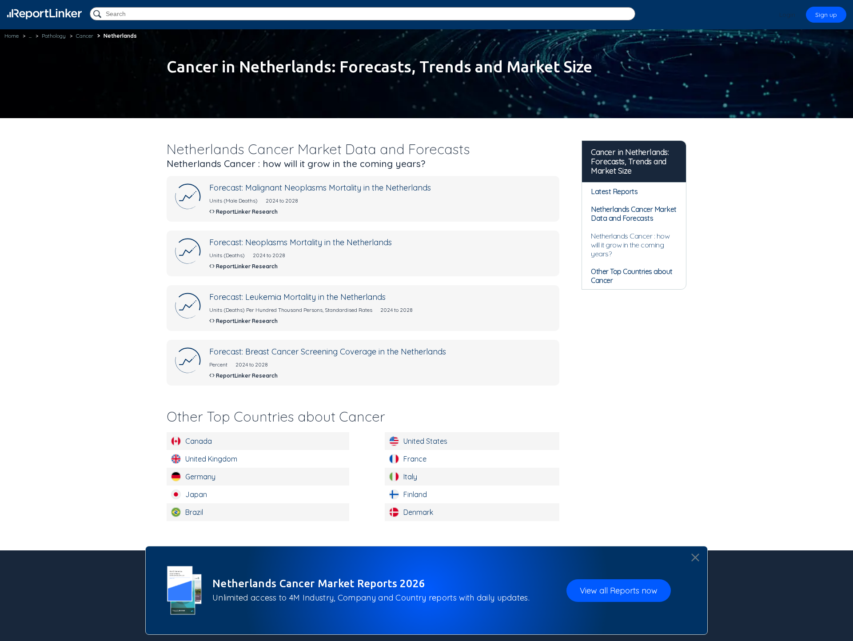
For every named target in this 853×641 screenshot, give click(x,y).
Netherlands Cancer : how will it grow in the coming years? (630, 244)
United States (425, 441)
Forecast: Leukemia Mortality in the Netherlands (297, 297)
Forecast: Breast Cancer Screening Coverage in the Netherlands (327, 351)
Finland (415, 494)
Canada (198, 441)
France (414, 458)
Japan (196, 494)
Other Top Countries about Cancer (632, 276)
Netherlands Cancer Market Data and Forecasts (634, 214)
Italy (410, 476)
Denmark (418, 512)
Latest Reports (614, 191)
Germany (200, 476)
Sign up (826, 15)
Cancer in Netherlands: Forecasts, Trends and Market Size (630, 161)
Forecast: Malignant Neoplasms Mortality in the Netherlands (320, 188)
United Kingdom (211, 458)
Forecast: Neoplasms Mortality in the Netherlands (300, 242)
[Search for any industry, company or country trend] (98, 14)
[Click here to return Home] (44, 14)
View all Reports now (619, 590)
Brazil (194, 512)
